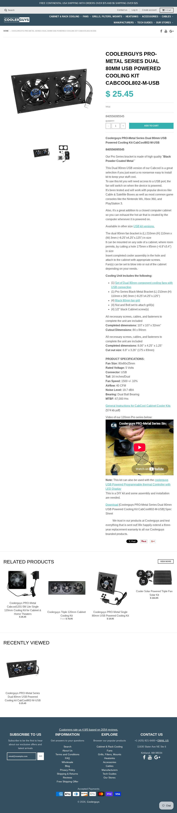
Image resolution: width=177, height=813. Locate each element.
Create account (149, 10)
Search (67, 746)
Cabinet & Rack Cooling (64, 16)
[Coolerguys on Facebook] (161, 31)
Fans (86, 16)
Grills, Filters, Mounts (107, 16)
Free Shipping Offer (67, 781)
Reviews (67, 777)
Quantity (110, 121)
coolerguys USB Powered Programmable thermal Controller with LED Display (138, 484)
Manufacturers (124, 22)
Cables (166, 16)
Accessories (150, 16)
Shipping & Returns (67, 773)
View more (165, 561)
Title (108, 107)
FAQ (67, 758)
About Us (67, 750)
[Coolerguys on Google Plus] (172, 31)
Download (112, 504)
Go (40, 756)
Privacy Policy (67, 770)
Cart (168, 10)
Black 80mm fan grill (127, 300)
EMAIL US (163, 740)
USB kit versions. (144, 226)
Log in (135, 10)
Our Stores (163, 22)
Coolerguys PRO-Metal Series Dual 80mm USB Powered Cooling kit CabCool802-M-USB (23, 697)
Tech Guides (145, 22)
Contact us (122, 10)
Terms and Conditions (67, 754)
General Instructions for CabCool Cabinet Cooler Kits (138, 405)
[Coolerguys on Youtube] (166, 31)
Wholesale (67, 762)
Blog (67, 766)
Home (6, 31)
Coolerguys (93, 801)
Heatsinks (132, 16)
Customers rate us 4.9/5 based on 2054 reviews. (88, 729)
